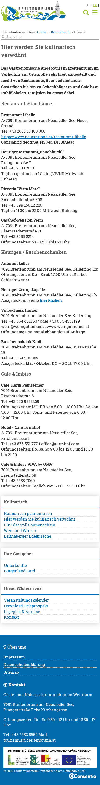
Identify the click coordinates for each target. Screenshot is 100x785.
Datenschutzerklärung (24, 664)
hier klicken (51, 300)
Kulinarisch (60, 32)
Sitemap (11, 672)
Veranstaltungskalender (26, 600)
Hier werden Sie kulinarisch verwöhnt (39, 519)
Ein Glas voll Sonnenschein (29, 525)
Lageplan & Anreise (22, 611)
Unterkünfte (15, 565)
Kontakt (11, 617)
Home (41, 32)
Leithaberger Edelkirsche (27, 536)
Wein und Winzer (20, 530)
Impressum (14, 657)
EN (95, 5)
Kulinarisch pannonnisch (28, 513)
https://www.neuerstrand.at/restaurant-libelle (43, 136)
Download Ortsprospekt (26, 606)
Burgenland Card (19, 571)
